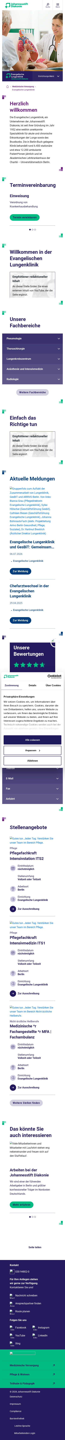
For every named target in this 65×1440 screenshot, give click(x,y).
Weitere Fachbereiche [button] (32, 392)
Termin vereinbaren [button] (25, 217)
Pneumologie (14, 338)
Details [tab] (32, 685)
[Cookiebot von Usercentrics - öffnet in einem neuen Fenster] (47, 676)
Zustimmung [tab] (12, 685)
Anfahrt (10, 798)
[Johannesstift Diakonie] (13, 6)
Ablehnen (32, 760)
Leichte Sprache (22, 1426)
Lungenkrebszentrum (19, 358)
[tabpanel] (32, 206)
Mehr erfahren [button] (21, 1204)
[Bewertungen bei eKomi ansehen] (55, 642)
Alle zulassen (32, 740)
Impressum (15, 1404)
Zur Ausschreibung (28, 908)
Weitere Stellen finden (26, 1102)
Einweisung (19, 196)
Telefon (10, 768)
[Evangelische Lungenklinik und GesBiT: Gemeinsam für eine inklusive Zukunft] (32, 510)
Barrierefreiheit (17, 1418)
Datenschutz (16, 1396)
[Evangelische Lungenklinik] (17, 76)
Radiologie (13, 379)
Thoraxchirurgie (16, 348)
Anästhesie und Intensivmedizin (25, 369)
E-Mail (9, 778)
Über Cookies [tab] (53, 685)
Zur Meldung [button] (20, 571)
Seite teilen (35, 1247)
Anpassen (30, 750)
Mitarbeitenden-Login (24, 1433)
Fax (8, 788)
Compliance (15, 1411)
